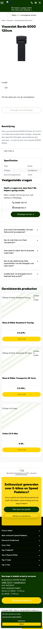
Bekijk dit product (21, 449)
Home (3, 20)
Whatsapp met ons (24, 214)
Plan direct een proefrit (21, 509)
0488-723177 (7, 583)
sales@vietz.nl (20, 208)
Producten (10, 20)
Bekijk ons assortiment (21, 516)
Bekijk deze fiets (21, 394)
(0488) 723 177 (32, 3)
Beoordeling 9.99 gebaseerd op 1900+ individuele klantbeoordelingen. (21, 473)
